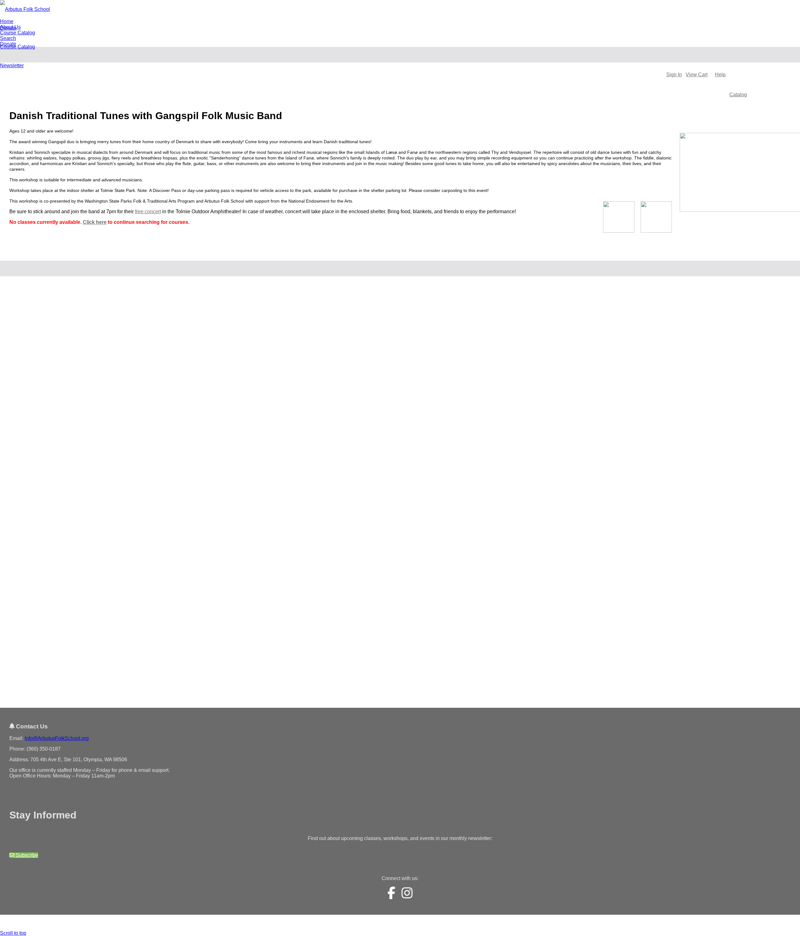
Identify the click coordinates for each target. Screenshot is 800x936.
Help (720, 74)
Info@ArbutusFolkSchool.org (57, 738)
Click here (95, 222)
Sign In (674, 74)
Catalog (738, 94)
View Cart (697, 74)
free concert (148, 211)
